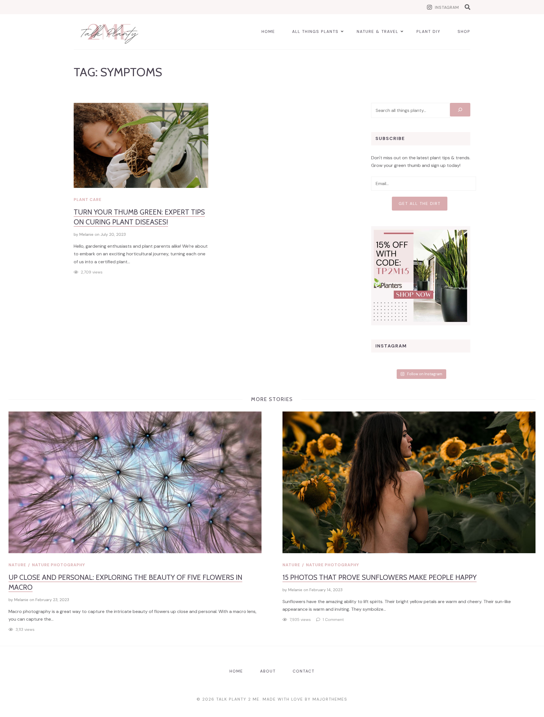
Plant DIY (428, 31)
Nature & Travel (377, 31)
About (268, 671)
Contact (303, 671)
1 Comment (333, 619)
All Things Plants (315, 31)
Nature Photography (58, 565)
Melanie (86, 234)
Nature (17, 565)
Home (268, 31)
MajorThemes (330, 699)
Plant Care (87, 199)
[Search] (460, 109)
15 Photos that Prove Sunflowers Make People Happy (379, 577)
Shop (464, 31)
